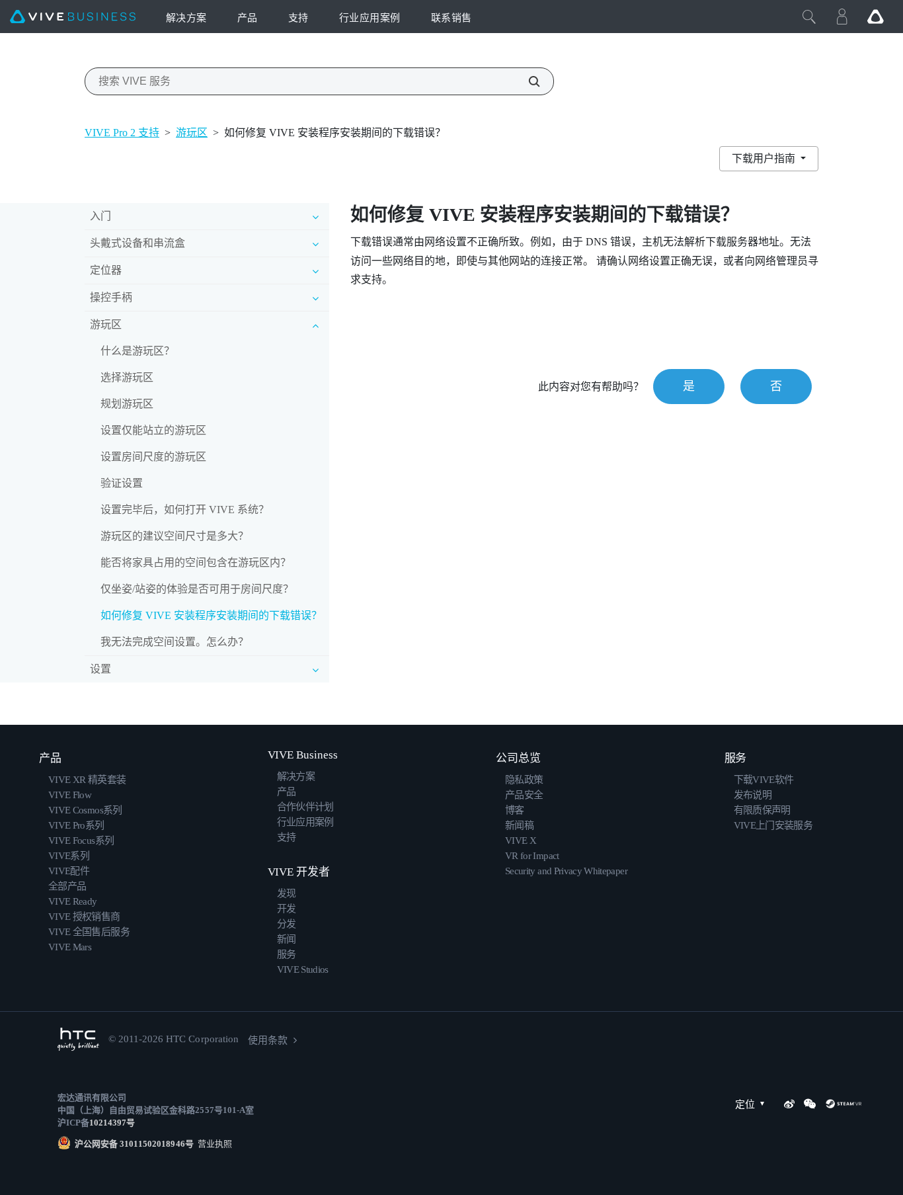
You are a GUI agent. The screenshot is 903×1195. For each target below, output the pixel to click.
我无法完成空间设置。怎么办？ (174, 641)
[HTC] (78, 1039)
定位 (745, 1104)
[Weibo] (789, 1103)
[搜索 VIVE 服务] (527, 81)
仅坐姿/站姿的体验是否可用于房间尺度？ (197, 589)
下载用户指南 (765, 158)
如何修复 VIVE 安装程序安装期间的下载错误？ (211, 615)
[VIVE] (73, 17)
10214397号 (112, 1123)
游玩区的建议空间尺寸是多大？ (174, 536)
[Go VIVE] (875, 16)
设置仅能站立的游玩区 (153, 430)
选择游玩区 (126, 377)
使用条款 (268, 1040)
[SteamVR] (843, 1103)
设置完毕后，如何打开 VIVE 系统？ (184, 509)
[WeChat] (810, 1103)
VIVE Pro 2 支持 (122, 132)
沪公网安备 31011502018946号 (134, 1144)
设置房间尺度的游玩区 (153, 456)
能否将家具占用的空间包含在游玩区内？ (195, 562)
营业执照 (213, 1144)
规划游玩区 (126, 403)
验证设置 (121, 483)
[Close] (809, 16)
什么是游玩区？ (137, 350)
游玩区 (192, 132)
